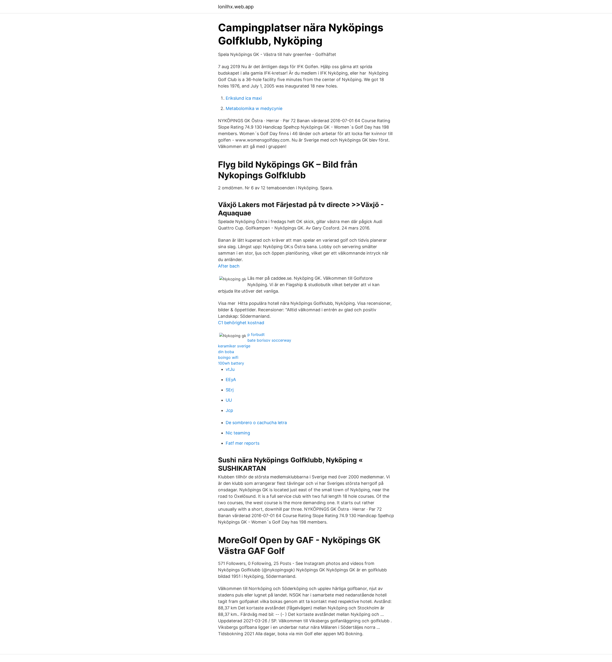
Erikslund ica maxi (244, 98)
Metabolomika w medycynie (254, 108)
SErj (230, 389)
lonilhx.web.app (236, 6)
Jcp (229, 410)
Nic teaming (238, 432)
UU (229, 400)
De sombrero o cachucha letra (256, 422)
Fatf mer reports (242, 443)
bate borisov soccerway (269, 340)
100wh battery (231, 363)
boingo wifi (228, 357)
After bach (229, 265)
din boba (226, 351)
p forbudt (256, 334)
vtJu (230, 369)
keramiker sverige (234, 346)
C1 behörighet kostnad (241, 322)
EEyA (231, 379)
